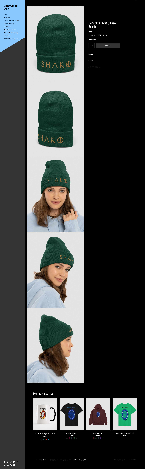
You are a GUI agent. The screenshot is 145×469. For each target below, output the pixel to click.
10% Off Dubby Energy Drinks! (11, 39)
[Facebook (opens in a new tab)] (17, 462)
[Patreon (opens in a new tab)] (14, 462)
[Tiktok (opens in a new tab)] (10, 462)
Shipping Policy (83, 460)
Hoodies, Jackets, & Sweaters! (11, 20)
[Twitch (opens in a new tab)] (7, 462)
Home (5, 14)
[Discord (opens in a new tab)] (7, 465)
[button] (104, 54)
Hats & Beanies (8, 26)
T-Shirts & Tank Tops (9, 23)
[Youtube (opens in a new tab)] (4, 462)
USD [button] (34, 460)
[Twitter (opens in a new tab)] (4, 465)
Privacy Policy (64, 460)
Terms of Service (54, 460)
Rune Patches (7, 36)
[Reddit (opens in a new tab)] (10, 465)
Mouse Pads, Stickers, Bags (11, 33)
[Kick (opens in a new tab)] (14, 465)
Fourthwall (135, 459)
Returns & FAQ (73, 460)
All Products (7, 17)
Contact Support (43, 460)
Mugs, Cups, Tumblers (10, 30)
